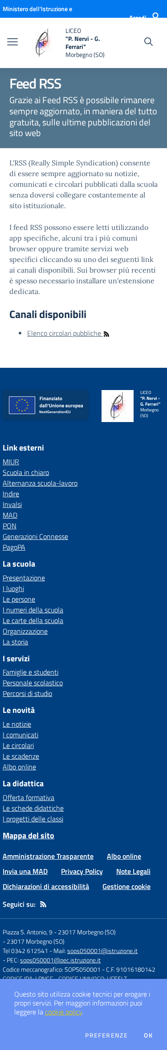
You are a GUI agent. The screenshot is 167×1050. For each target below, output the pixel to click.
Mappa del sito (28, 835)
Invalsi (12, 504)
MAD (10, 515)
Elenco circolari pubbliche (65, 333)
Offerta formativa (28, 797)
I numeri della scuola (33, 609)
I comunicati (20, 734)
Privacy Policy (82, 871)
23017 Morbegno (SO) (36, 941)
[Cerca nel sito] (148, 42)
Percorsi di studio (27, 693)
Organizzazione (25, 631)
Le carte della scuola (33, 620)
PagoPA (14, 547)
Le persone (19, 599)
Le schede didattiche (33, 808)
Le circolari (18, 745)
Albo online (19, 766)
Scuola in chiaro (26, 472)
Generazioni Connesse (35, 536)
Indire (11, 493)
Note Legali (133, 871)
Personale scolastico (33, 682)
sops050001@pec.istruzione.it (60, 960)
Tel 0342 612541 (25, 950)
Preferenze (106, 1035)
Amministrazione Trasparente (48, 856)
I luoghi (13, 588)
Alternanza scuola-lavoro (40, 483)
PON (9, 525)
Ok (148, 1035)
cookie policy (63, 1011)
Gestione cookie (126, 886)
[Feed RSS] (43, 904)
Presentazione (24, 577)
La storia (15, 641)
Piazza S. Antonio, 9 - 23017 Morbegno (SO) (59, 932)
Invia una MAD (25, 871)
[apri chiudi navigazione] (12, 42)
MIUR (11, 461)
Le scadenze (21, 756)
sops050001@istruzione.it (102, 950)
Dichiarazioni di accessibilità (46, 886)
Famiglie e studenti (30, 672)
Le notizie (17, 724)
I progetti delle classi (33, 818)
